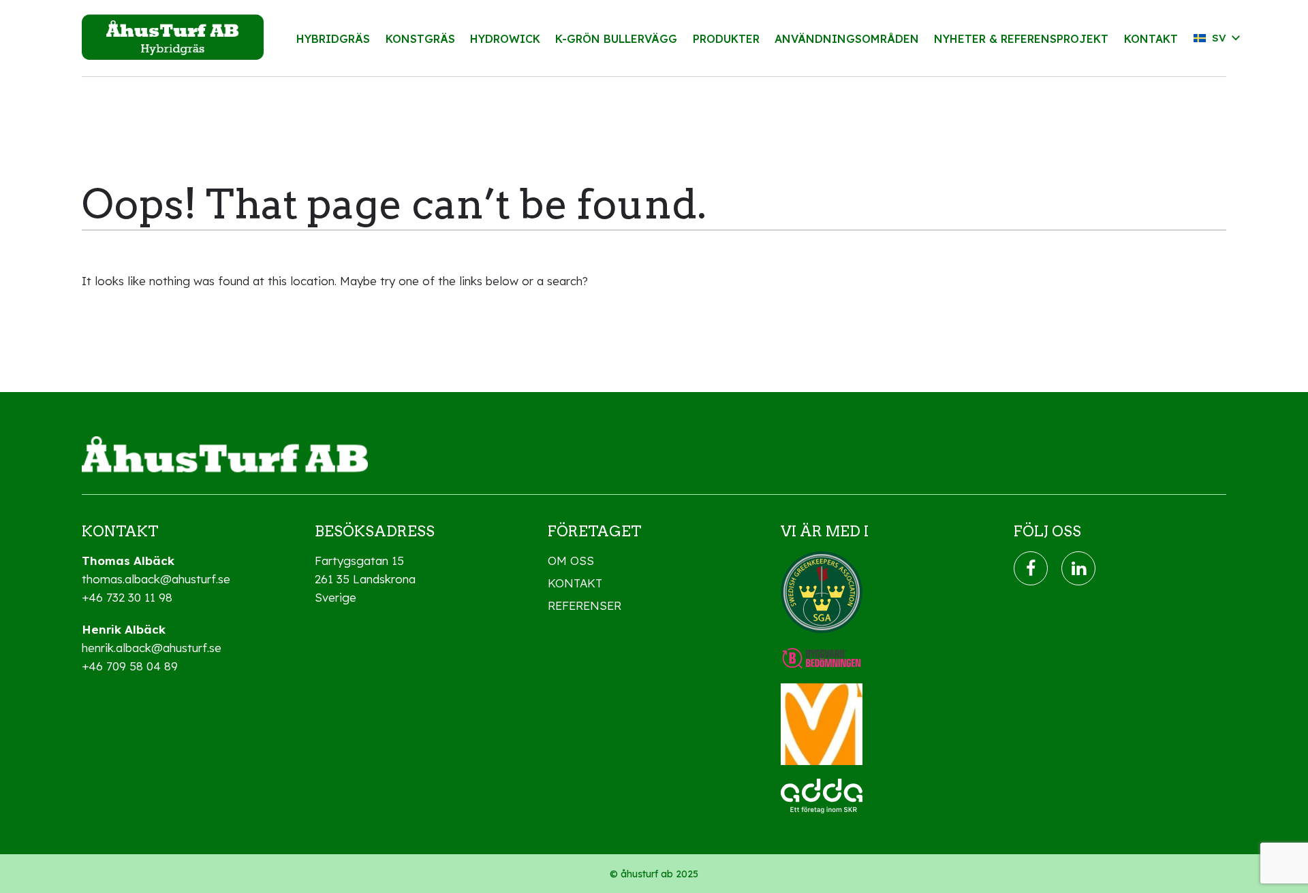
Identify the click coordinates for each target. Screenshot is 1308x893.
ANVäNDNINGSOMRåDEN (847, 39)
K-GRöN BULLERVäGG (616, 39)
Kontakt (575, 583)
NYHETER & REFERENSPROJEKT (1021, 39)
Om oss (571, 560)
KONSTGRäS (420, 39)
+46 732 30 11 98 (127, 597)
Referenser (584, 605)
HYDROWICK (505, 39)
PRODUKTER (726, 39)
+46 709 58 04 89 (130, 666)
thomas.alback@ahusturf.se (156, 579)
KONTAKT (1151, 39)
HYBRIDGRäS (333, 39)
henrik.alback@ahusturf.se (151, 647)
